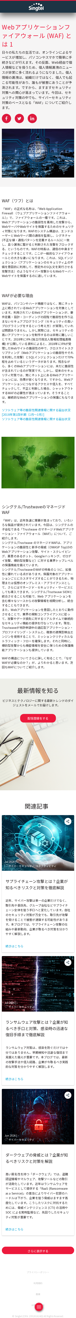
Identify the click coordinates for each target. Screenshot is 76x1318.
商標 (38, 1294)
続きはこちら (14, 946)
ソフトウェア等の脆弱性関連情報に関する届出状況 (36, 419)
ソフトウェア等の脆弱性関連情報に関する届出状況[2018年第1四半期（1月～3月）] (36, 412)
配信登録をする (37, 718)
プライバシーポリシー (38, 1272)
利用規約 (38, 1283)
